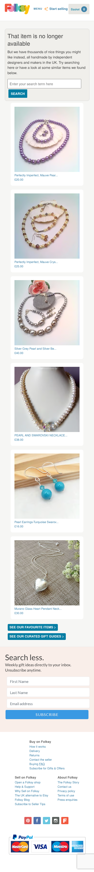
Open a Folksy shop (27, 782)
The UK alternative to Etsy (31, 795)
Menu (38, 9)
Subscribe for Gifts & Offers (47, 768)
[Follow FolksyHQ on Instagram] (55, 820)
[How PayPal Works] (47, 857)
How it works (37, 746)
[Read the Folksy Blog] (64, 820)
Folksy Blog (22, 800)
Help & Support (24, 787)
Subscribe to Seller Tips (30, 804)
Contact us (64, 787)
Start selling (58, 9)
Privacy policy (66, 791)
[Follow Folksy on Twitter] (46, 820)
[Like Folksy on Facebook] (37, 820)
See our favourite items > (33, 627)
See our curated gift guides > (37, 636)
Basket (78, 9)
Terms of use (66, 795)
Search (18, 93)
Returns (34, 755)
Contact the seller (40, 760)
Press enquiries (68, 800)
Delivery (34, 751)
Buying (37, 764)
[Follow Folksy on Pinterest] (28, 820)
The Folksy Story (68, 782)
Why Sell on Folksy (27, 791)
